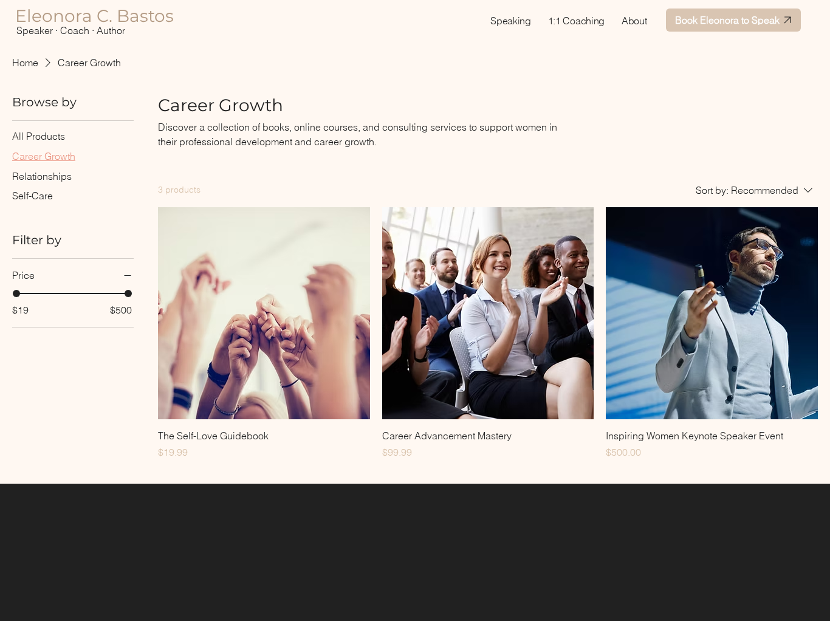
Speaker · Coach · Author (70, 30)
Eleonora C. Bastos (94, 15)
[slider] (16, 293)
